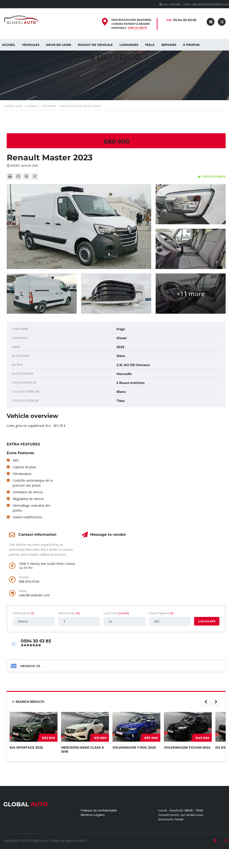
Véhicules (30, 45)
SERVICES (168, 45)
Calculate (206, 621)
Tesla (150, 45)
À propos (191, 45)
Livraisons (128, 45)
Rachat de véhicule (95, 45)
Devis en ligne (58, 45)
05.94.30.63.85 (184, 20)
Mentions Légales (93, 815)
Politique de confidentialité (99, 810)
